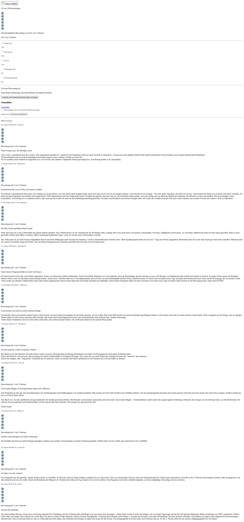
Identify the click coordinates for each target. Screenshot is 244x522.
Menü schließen (11, 4)
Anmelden (5, 107)
